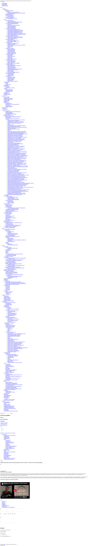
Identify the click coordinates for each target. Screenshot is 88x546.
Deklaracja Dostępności (5, 505)
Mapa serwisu (4, 501)
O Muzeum (2, 421)
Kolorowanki (6, 454)
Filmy (5, 439)
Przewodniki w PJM (7, 438)
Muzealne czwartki (7, 450)
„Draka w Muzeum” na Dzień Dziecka (9, 451)
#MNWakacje (6, 452)
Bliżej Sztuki (8, 445)
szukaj (1, 413)
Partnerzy (3, 502)
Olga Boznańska (6, 436)
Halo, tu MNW (6, 456)
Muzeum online (4, 434)
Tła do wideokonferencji (7, 455)
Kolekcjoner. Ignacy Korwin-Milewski (9, 435)
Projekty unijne (4, 506)
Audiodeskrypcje (6, 437)
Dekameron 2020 (6, 453)
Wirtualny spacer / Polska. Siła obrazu (9, 458)
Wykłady (7, 443)
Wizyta (1, 417)
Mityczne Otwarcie (7, 457)
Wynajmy (3, 503)
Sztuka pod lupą (6, 449)
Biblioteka (3, 504)
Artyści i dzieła (8, 441)
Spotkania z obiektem (9, 447)
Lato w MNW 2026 (4, 419)
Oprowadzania (8, 444)
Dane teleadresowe (3, 424)
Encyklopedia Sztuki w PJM (10, 442)
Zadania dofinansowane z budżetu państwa (8, 507)
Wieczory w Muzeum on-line (10, 448)
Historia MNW (8, 440)
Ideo (4, 545)
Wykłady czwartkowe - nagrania (8, 459)
